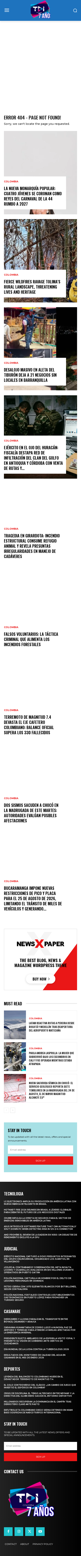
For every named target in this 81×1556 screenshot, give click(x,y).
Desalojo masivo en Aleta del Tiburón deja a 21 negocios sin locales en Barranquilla (30, 375)
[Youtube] (40, 1531)
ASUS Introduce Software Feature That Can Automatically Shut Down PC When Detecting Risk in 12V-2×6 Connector (40, 1227)
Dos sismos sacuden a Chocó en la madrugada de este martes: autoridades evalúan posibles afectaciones (31, 813)
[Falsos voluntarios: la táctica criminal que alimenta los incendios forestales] (40, 613)
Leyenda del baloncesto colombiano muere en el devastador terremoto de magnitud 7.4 (33, 1378)
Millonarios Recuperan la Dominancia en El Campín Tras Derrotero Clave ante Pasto (37, 1403)
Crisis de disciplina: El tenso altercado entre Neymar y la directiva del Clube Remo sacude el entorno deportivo (39, 1394)
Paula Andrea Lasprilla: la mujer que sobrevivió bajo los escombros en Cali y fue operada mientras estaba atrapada (51, 1058)
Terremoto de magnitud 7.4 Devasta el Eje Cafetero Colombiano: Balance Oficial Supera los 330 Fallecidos (29, 724)
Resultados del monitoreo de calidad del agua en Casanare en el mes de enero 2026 (34, 1356)
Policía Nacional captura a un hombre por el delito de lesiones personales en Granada (37, 1279)
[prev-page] (6, 1110)
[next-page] (12, 1110)
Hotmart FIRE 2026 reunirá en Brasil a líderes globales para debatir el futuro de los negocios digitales (37, 1211)
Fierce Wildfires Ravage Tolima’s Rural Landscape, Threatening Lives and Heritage (32, 287)
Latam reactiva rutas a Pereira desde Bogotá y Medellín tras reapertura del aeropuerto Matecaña (51, 1026)
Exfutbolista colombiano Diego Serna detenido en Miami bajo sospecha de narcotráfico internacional (38, 1411)
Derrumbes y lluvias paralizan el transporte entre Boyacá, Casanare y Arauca (36, 1320)
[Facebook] (8, 1531)
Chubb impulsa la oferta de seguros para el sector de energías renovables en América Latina (37, 1219)
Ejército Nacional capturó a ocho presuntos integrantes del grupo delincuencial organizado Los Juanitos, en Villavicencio (40, 1259)
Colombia (11, 181)
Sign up (40, 1160)
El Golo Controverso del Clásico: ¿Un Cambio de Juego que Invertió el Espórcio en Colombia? (40, 1386)
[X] (29, 1531)
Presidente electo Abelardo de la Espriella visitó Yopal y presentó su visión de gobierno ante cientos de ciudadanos (39, 1341)
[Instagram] (19, 1531)
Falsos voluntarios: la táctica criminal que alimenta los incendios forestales (31, 639)
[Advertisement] (40, 64)
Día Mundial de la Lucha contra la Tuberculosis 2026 (36, 1349)
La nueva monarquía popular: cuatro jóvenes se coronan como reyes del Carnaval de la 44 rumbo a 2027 (33, 196)
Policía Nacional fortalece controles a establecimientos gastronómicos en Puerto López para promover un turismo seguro (39, 1297)
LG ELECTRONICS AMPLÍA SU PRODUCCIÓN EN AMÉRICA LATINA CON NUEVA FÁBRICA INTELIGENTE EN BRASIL (40, 1202)
